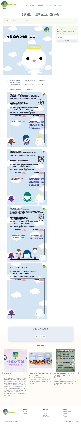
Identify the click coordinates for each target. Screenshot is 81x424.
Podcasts (45, 411)
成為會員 (43, 336)
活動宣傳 (64, 379)
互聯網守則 (65, 415)
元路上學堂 (45, 413)
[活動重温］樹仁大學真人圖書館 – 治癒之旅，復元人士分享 (40, 374)
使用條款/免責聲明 (67, 411)
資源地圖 (25, 413)
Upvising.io (74, 421)
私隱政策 (65, 413)
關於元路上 (25, 411)
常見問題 (65, 417)
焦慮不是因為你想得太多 (28, 21)
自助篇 (36, 21)
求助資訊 (45, 415)
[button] (78, 373)
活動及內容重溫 (40, 377)
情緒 (14, 376)
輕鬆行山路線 (46, 417)
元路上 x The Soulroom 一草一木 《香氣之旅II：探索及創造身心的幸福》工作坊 (64, 375)
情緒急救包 (7, 374)
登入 (37, 336)
